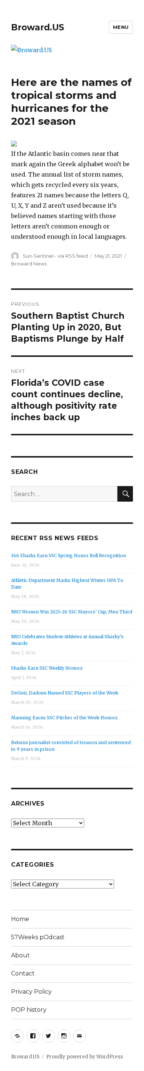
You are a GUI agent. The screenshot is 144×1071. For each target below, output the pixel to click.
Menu (121, 27)
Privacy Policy (31, 991)
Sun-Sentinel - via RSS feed (55, 256)
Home (20, 919)
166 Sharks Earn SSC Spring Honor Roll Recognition (68, 555)
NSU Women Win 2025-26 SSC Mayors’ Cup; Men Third (71, 612)
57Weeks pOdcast (38, 937)
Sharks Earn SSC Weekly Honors (47, 668)
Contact (23, 973)
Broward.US (37, 27)
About (20, 955)
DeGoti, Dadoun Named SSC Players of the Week (64, 693)
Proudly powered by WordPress (84, 1057)
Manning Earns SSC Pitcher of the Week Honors (64, 717)
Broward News (29, 264)
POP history (29, 1009)
